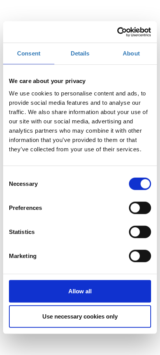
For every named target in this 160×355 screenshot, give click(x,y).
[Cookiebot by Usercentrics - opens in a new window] (117, 32)
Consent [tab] (28, 53)
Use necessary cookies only (80, 316)
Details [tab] (80, 53)
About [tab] (131, 53)
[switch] (140, 207)
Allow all (80, 290)
